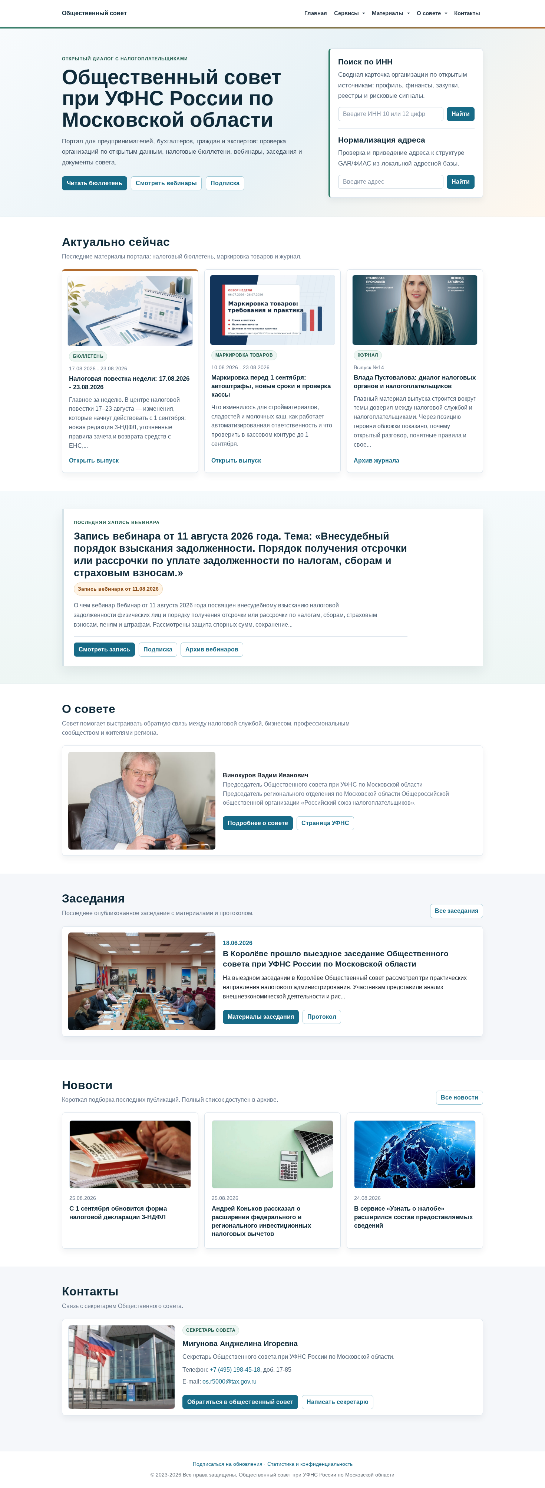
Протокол (321, 1017)
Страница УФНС (325, 823)
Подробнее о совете (258, 823)
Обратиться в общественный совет (240, 1402)
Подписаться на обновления (227, 1464)
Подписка (225, 183)
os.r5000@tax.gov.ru (229, 1381)
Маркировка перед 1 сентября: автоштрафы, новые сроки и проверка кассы (271, 386)
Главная (315, 13)
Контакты (467, 13)
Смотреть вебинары (166, 183)
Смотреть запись (104, 649)
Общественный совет (94, 13)
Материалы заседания (261, 1017)
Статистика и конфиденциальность (310, 1464)
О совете (429, 13)
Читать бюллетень (94, 183)
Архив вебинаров (211, 649)
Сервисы (346, 13)
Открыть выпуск (94, 460)
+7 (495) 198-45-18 (235, 1370)
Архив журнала (376, 460)
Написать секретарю (338, 1402)
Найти (461, 114)
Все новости (459, 1097)
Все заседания (456, 911)
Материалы (387, 13)
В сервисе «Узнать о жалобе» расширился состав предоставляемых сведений (413, 1217)
